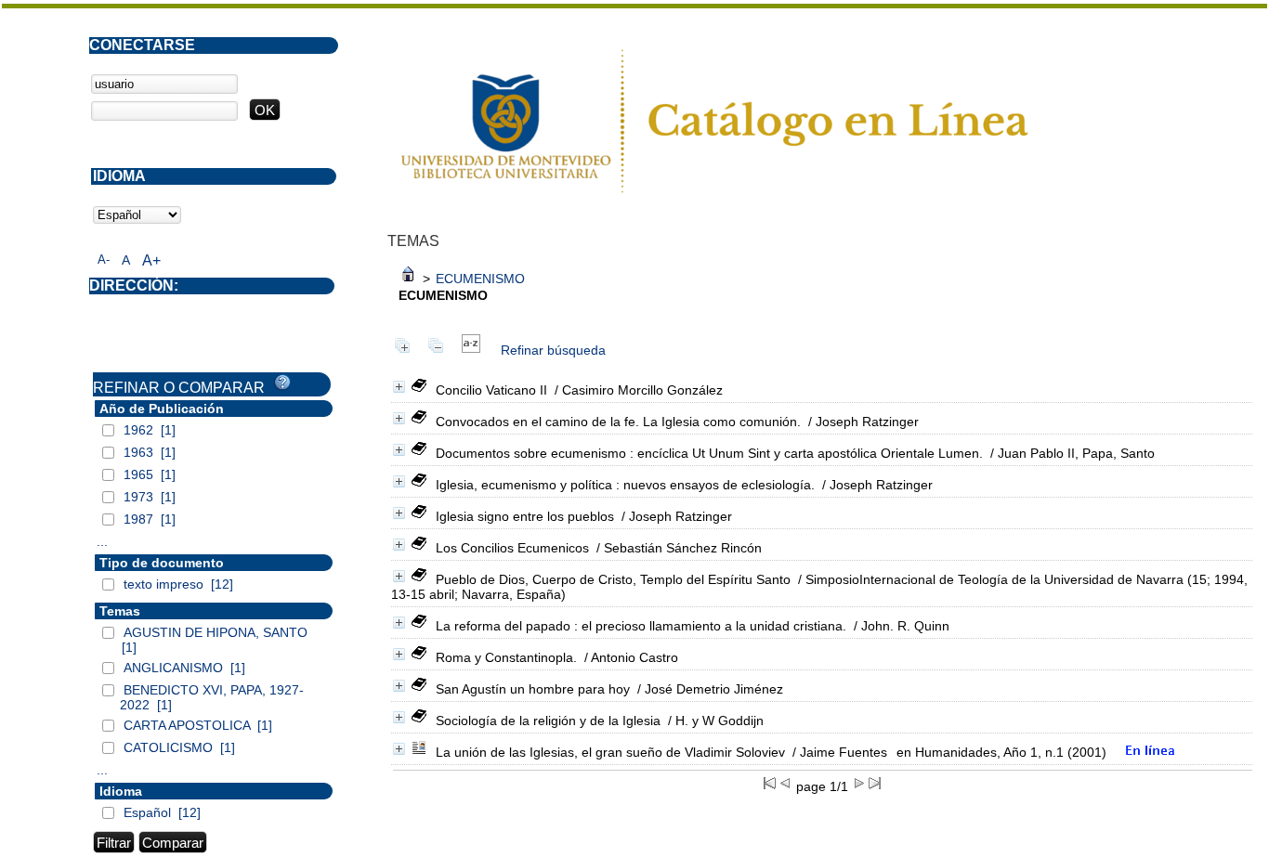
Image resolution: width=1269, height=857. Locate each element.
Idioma (120, 791)
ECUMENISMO (480, 278)
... (102, 541)
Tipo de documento (161, 562)
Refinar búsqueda (553, 350)
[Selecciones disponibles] (471, 350)
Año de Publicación (161, 408)
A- (104, 259)
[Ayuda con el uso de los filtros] (282, 382)
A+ (151, 260)
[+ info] (399, 387)
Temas (119, 611)
